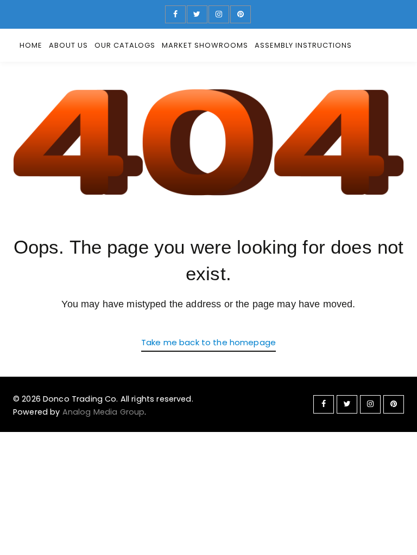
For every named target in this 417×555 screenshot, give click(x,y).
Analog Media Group (103, 411)
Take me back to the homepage (208, 342)
